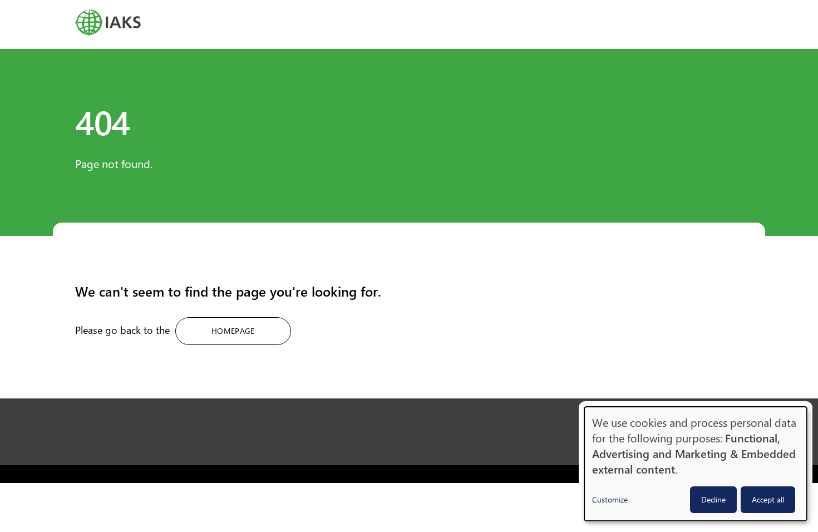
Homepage (233, 331)
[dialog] (695, 464)
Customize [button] (610, 499)
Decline (713, 499)
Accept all (768, 499)
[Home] (409, 22)
